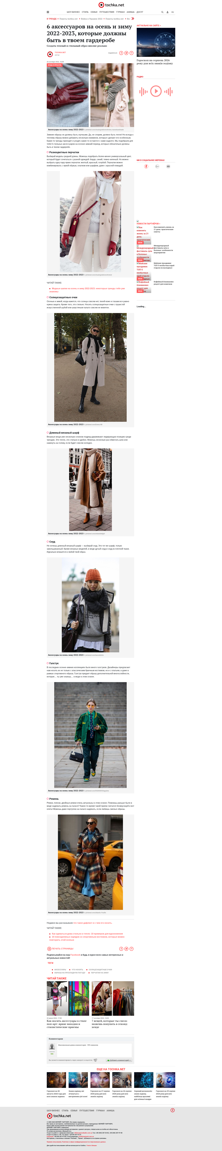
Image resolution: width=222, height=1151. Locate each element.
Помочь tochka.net (68, 19)
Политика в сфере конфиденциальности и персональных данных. (84, 1142)
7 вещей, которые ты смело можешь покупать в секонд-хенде (110, 1024)
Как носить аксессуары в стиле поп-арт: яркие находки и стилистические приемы (67, 1024)
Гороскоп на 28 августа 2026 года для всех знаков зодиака (56, 1094)
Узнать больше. (91, 1145)
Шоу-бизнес (73, 12)
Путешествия (106, 12)
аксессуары (60, 970)
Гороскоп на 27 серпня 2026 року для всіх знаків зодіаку (100, 1094)
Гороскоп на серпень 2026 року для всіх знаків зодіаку (155, 61)
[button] (167, 12)
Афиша (131, 12)
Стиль (85, 12)
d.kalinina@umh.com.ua (86, 1136)
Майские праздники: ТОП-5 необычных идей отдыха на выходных (164, 265)
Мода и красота (54, 65)
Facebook (75, 955)
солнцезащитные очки (100, 970)
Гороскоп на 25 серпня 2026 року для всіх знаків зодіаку (165, 1094)
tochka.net (60, 52)
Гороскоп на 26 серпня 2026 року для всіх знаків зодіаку (122, 1094)
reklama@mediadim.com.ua (83, 1133)
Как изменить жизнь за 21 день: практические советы (164, 229)
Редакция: (50, 1136)
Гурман (120, 12)
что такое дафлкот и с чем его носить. (92, 923)
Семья (94, 12)
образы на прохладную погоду (69, 973)
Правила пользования (54, 1142)
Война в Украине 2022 (91, 19)
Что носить (77, 970)
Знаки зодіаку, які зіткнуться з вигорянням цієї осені (78, 1094)
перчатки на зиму (100, 973)
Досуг (140, 12)
